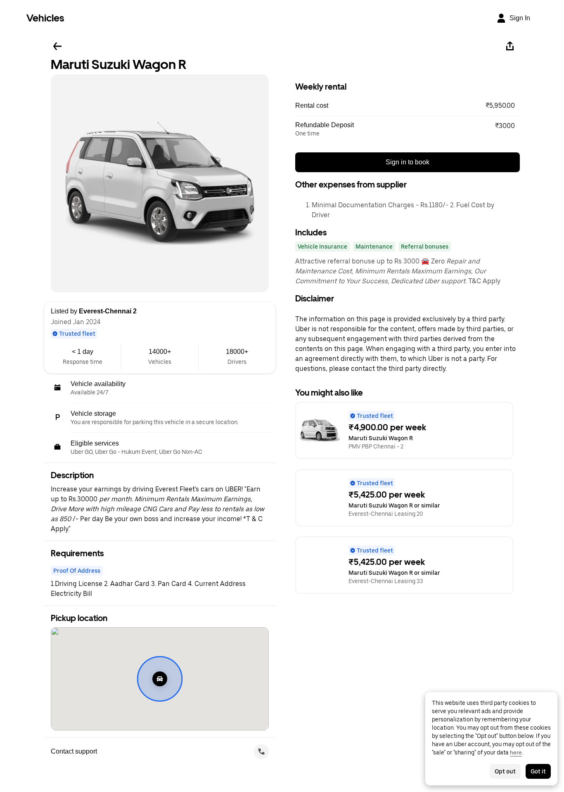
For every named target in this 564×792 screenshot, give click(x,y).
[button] (407, 106)
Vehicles (45, 18)
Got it (538, 771)
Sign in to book (407, 162)
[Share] (510, 46)
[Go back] (57, 46)
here (516, 752)
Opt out (505, 771)
